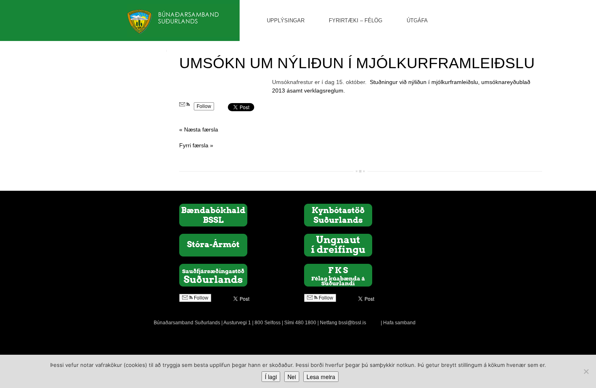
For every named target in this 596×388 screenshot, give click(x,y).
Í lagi (271, 377)
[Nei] (586, 371)
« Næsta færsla (198, 129)
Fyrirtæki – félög (355, 20)
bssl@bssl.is (352, 322)
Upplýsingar (285, 20)
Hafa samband (399, 322)
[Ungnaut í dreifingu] (338, 244)
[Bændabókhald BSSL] (213, 214)
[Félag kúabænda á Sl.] (338, 274)
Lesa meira (321, 377)
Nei (291, 377)
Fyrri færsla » (196, 145)
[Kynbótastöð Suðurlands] (338, 214)
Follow (204, 106)
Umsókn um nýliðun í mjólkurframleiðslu (357, 63)
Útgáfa (417, 20)
